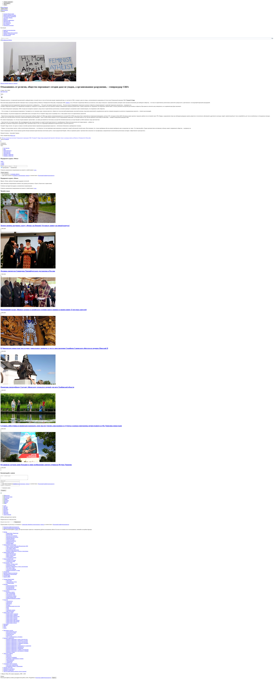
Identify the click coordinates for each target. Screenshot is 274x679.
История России (10, 588)
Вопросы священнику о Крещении (14, 648)
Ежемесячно (14, 167)
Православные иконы (8, 552)
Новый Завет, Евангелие (12, 533)
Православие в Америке (12, 613)
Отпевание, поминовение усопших (14, 658)
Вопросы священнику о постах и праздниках (17, 551)
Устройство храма (10, 561)
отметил (68, 102)
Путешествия (6, 575)
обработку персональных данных (21, 175)
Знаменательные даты (11, 585)
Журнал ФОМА (4, 83)
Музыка (8, 604)
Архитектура (9, 601)
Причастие (9, 656)
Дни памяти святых (11, 548)
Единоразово (5, 167)
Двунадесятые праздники (12, 547)
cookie (16, 529)
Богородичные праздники (12, 549)
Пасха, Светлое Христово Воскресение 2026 (17, 546)
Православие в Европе (11, 619)
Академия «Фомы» (8, 17)
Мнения (5, 625)
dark (4, 91)
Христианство (6, 152)
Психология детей (10, 565)
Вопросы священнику (8, 20)
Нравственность (7, 150)
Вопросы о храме (10, 652)
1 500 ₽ (2, 163)
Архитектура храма (11, 560)
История (5, 584)
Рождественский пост (11, 631)
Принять (54, 677)
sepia (6, 91)
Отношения (6, 571)
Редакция (6, 139)
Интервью (5, 624)
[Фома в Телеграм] (6, 498)
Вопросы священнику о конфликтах (15, 647)
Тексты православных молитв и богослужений (14, 671)
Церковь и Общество (8, 670)
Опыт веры (9, 580)
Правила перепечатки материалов (11, 528)
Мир (4, 149)
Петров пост (9, 635)
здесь (35, 170)
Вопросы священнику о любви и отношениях (17, 649)
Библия (5, 532)
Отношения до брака (11, 596)
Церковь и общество (8, 154)
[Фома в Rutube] (5, 502)
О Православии (10, 583)
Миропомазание (10, 659)
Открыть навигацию (8, 1)
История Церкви (10, 587)
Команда (5, 510)
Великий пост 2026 (11, 633)
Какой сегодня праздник (9, 30)
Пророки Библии (10, 538)
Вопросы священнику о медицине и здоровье (17, 651)
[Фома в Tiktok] (5, 499)
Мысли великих (10, 611)
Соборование (9, 661)
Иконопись (9, 603)
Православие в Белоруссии (12, 616)
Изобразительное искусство (13, 606)
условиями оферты (14, 174)
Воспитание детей (7, 562)
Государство (6, 148)
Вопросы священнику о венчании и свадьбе (17, 640)
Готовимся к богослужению (10, 663)
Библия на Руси (10, 542)
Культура (5, 599)
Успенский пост (10, 634)
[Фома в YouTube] (6, 500)
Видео (4, 628)
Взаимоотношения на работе (13, 598)
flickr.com (13, 135)
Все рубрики (6, 24)
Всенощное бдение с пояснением (14, 666)
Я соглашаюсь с (10, 174)
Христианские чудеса (11, 581)
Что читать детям (10, 567)
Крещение (8, 654)
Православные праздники (9, 544)
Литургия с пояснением (12, 665)
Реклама (5, 508)
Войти (10, 40)
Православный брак (11, 597)
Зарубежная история (11, 589)
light (2, 91)
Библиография (9, 543)
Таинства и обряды (8, 653)
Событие (15, 83)
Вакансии (5, 512)
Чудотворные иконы (11, 557)
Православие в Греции (11, 617)
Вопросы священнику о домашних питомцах (17, 643)
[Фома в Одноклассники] (7, 496)
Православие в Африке (12, 615)
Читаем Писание (10, 539)
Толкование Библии (11, 541)
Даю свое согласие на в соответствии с (28, 175)
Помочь (6, 7)
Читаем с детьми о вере (9, 34)
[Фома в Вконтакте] (6, 495)
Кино (7, 607)
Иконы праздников (11, 555)
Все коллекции (7, 35)
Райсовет (5, 31)
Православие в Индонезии (12, 621)
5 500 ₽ (2, 164)
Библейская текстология (12, 537)
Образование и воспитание (10, 574)
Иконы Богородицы (11, 553)
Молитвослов (6, 21)
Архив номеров (7, 514)
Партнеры (5, 513)
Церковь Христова (7, 667)
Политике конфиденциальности (43, 677)
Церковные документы (9, 668)
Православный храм (8, 558)
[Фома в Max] (5, 503)
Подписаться (17, 522)
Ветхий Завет (9, 534)
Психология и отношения (9, 16)
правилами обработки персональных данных (33, 524)
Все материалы (7, 22)
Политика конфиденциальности (11, 527)
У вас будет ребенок (11, 569)
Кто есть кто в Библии (11, 535)
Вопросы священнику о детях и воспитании (17, 566)
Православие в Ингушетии (12, 620)
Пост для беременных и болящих (14, 636)
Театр (7, 608)
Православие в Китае (11, 622)
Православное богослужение (10, 32)
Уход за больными (10, 593)
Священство (9, 662)
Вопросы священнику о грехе (13, 644)
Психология (6, 590)
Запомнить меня (6, 488)
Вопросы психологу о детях (13, 570)
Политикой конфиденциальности (46, 175)
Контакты (5, 509)
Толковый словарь (10, 610)
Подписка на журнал (8, 25)
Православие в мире (8, 612)
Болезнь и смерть (10, 592)
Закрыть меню (4, 8)
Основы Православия (8, 13)
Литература (9, 602)
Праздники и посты (8, 630)
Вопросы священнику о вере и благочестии (17, 639)
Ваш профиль (7, 3)
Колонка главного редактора (10, 573)
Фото (4, 626)
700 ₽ (2, 161)
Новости (5, 19)
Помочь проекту (4, 172)
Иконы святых (9, 556)
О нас (4, 505)
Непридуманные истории (9, 15)
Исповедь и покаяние (11, 657)
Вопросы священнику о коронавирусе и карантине (18, 645)
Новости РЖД (6, 576)
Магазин (5, 507)
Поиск (5, 4)
